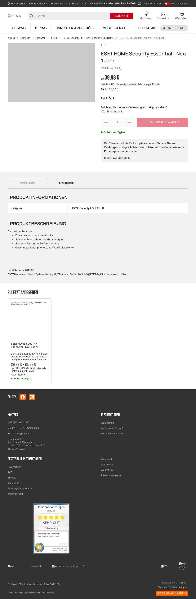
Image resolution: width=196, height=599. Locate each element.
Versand (50, 593)
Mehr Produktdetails (117, 157)
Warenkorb (107, 459)
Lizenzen (41, 38)
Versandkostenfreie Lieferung (131, 84)
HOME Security (71, 38)
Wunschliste (107, 470)
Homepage (57, 3)
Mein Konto (72, 3)
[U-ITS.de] (15, 15)
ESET (54, 38)
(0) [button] (152, 3)
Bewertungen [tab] (66, 183)
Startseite (25, 38)
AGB (10, 472)
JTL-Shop (181, 582)
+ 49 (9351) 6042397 (19, 422)
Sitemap (12, 477)
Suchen (121, 15)
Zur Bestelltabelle (112, 111)
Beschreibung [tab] (27, 183)
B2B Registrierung (38, 3)
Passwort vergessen (111, 475)
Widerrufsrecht (15, 494)
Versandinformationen (112, 433)
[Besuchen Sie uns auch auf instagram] (32, 397)
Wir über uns (107, 423)
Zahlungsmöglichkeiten (113, 428)
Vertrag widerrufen (172, 593)
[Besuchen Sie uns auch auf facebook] (23, 397)
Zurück (11, 38)
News (84, 3)
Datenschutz (14, 467)
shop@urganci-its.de (25, 433)
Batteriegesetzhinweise (20, 488)
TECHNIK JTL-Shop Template (172, 587)
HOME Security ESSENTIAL (99, 38)
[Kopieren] (121, 68)
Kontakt (94, 3)
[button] (29, 320)
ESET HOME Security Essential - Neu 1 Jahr (142, 38)
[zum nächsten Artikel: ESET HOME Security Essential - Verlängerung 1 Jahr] (185, 38)
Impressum (13, 483)
